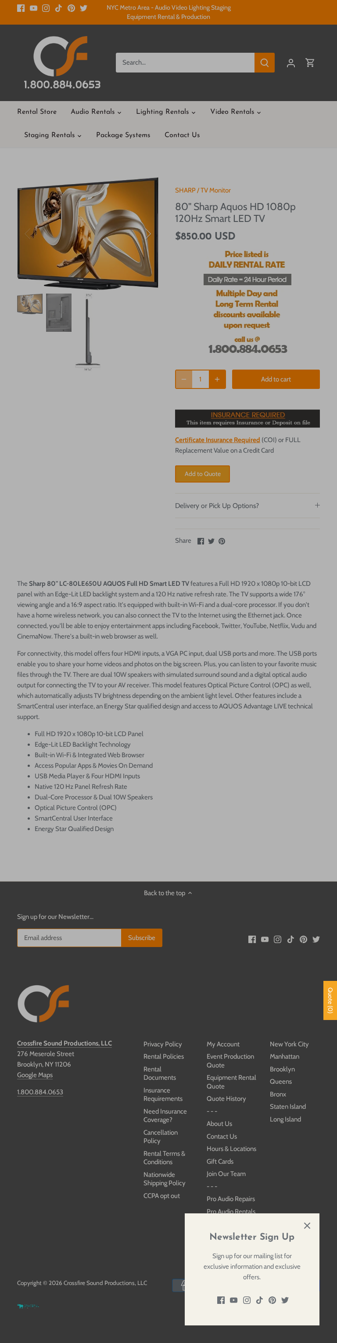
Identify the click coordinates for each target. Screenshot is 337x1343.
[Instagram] (247, 1300)
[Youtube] (233, 1300)
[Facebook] (221, 1300)
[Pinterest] (272, 1300)
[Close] (307, 1225)
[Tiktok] (259, 1300)
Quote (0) (330, 1000)
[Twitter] (285, 1300)
